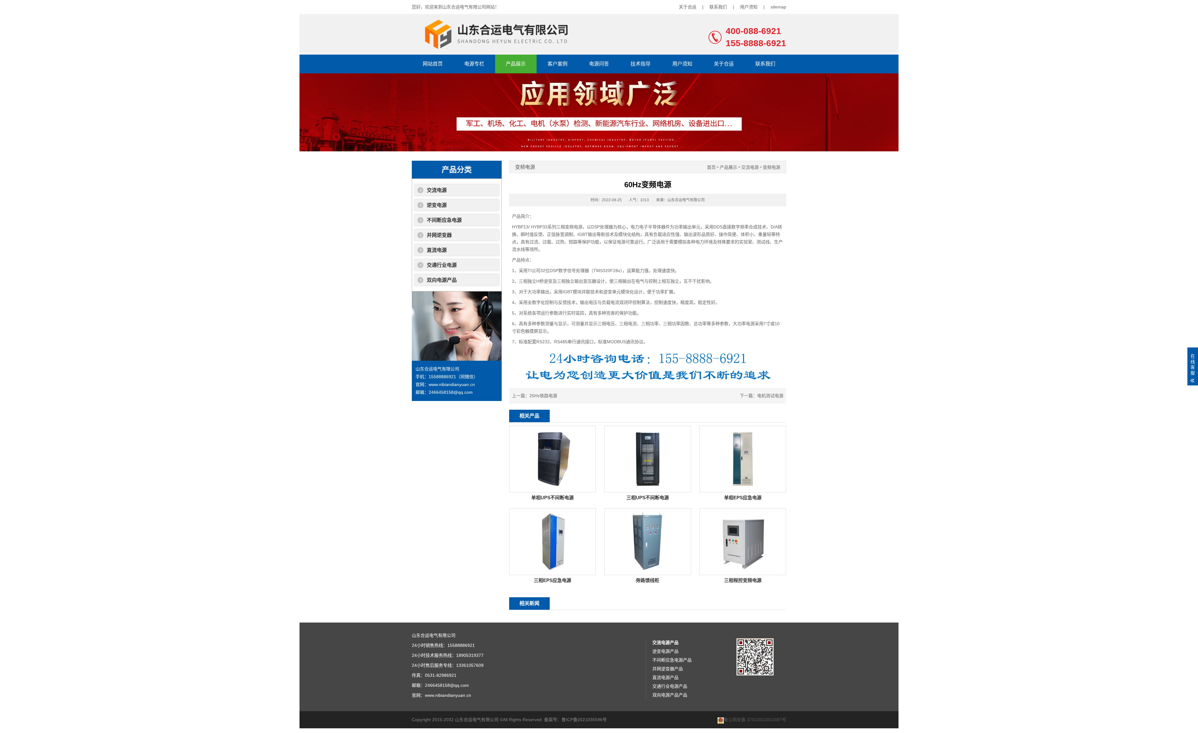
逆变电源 (437, 205)
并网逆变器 (439, 235)
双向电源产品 (442, 280)
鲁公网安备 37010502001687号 (755, 719)
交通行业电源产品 (669, 686)
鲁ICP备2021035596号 (584, 719)
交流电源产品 (665, 642)
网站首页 (433, 63)
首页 (711, 167)
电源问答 (599, 63)
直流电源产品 (665, 677)
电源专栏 (474, 63)
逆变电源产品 (665, 651)
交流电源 (437, 190)
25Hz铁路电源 (543, 395)
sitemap (778, 6)
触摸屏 (531, 331)
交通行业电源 (442, 265)
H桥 (540, 281)
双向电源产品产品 (669, 694)
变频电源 (771, 167)
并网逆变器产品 (667, 668)
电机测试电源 (770, 395)
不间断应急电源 (444, 220)
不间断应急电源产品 (672, 659)
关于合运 (687, 6)
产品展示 (516, 63)
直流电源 (437, 250)
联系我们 (718, 6)
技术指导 (640, 63)
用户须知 (748, 6)
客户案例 (557, 63)
